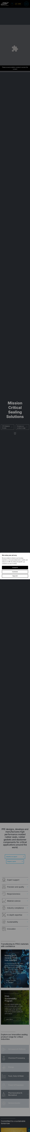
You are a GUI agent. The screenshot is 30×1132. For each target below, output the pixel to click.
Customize (15, 571)
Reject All (15, 576)
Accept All (15, 567)
